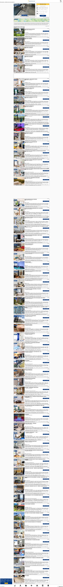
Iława (14, 142)
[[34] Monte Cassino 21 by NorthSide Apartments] (19, 346)
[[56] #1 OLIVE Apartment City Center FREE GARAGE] (19, 543)
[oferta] (16, 36)
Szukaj (42, 15)
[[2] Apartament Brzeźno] (19, 42)
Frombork (15, 106)
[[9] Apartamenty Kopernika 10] (19, 109)
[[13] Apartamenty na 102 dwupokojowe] (19, 145)
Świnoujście (15, 178)
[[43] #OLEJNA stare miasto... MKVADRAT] (19, 427)
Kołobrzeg (15, 280)
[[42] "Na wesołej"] (19, 418)
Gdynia (15, 151)
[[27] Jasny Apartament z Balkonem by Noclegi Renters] (19, 283)
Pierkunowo (15, 549)
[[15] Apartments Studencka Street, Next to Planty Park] (19, 163)
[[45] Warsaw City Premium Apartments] (19, 445)
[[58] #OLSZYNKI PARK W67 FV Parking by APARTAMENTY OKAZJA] (19, 561)
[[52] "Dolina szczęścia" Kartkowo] (19, 507)
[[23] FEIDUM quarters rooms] (19, 247)
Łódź (14, 316)
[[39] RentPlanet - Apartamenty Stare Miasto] (19, 391)
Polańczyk (15, 115)
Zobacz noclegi (46, 134)
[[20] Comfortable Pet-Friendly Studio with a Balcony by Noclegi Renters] (19, 221)
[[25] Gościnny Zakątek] (19, 265)
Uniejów (15, 65)
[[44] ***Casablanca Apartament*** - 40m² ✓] (19, 436)
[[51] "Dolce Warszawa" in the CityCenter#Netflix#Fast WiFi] (19, 498)
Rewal (14, 289)
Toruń (14, 262)
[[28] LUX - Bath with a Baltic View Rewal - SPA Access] (19, 292)
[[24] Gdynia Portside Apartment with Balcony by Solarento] (19, 256)
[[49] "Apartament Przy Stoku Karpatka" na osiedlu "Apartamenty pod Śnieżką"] (19, 480)
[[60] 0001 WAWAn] (19, 579)
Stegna (15, 513)
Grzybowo (15, 379)
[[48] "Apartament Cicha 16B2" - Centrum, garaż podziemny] (19, 471)
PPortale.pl (3, 586)
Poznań (15, 307)
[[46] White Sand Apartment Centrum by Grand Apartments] (19, 454)
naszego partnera (34, 36)
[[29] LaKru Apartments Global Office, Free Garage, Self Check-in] (19, 301)
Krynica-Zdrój (15, 486)
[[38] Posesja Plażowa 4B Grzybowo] (19, 382)
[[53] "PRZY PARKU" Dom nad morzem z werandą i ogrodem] (19, 516)
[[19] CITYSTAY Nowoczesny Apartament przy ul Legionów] (19, 212)
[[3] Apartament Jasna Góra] (19, 50)
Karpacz (15, 477)
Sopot (14, 343)
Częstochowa (15, 370)
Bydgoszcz (15, 97)
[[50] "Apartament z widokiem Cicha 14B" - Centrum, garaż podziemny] (19, 489)
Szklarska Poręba (16, 271)
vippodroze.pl (31, 1)
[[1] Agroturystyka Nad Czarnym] (19, 33)
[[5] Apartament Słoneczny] (19, 68)
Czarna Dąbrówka (16, 504)
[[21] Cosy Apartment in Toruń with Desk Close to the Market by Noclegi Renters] (19, 229)
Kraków (15, 160)
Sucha (14, 325)
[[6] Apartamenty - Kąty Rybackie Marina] (19, 82)
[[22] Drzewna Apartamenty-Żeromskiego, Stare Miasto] (19, 238)
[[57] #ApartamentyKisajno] (19, 552)
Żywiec (15, 361)
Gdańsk (15, 133)
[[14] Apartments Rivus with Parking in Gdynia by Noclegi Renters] (19, 154)
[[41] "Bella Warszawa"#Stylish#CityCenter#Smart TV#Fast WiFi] (19, 409)
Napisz (62, 586)
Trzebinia (15, 244)
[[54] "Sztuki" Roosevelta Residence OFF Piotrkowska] (19, 525)
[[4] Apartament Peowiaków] (19, 59)
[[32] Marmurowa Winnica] (19, 328)
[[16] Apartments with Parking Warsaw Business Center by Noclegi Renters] (19, 172)
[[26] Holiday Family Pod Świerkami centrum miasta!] (19, 274)
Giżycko (15, 334)
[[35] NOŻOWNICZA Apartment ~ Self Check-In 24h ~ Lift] (19, 355)
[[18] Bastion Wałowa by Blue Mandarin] (19, 203)
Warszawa (15, 169)
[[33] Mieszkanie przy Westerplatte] (19, 337)
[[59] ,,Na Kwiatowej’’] (19, 570)
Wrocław (15, 352)
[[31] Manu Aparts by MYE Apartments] (19, 319)
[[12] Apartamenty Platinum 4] (19, 136)
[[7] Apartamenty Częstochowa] (19, 91)
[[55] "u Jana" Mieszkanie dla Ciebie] (19, 534)
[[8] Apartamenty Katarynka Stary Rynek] (19, 100)
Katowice (15, 298)
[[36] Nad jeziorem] (19, 364)
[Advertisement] (31, 192)
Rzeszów (15, 558)
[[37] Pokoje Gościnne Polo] (19, 373)
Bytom (15, 124)
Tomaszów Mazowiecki (17, 567)
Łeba (14, 531)
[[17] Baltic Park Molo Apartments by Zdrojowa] (19, 181)
